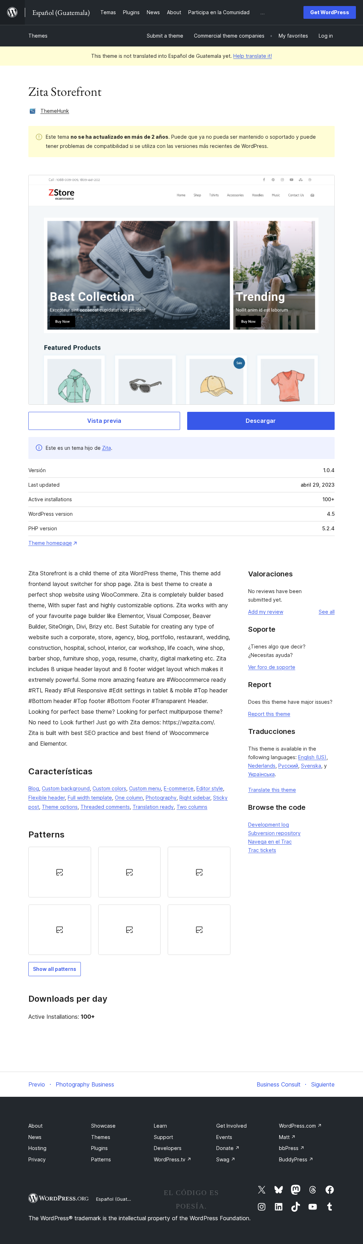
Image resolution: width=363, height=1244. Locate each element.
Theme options (60, 807)
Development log (268, 825)
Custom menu (145, 788)
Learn (160, 1126)
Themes (38, 36)
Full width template (90, 798)
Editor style (209, 788)
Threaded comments (105, 807)
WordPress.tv (172, 1159)
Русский (288, 766)
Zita (106, 448)
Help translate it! (252, 56)
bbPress (292, 1148)
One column (129, 798)
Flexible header (46, 798)
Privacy (37, 1159)
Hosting (37, 1148)
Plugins (99, 1148)
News (34, 1137)
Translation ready (153, 807)
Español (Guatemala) (119, 1199)
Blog (33, 788)
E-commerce (179, 788)
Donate (228, 1148)
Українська (261, 774)
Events (224, 1137)
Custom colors (109, 788)
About (35, 1126)
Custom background (66, 788)
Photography (161, 798)
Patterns (101, 1159)
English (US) (312, 757)
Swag (225, 1159)
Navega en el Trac (270, 842)
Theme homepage (50, 543)
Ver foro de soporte (271, 667)
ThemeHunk (54, 111)
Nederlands (261, 766)
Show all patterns (54, 969)
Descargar (261, 420)
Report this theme (269, 714)
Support (163, 1137)
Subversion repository (274, 833)
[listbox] (129, 901)
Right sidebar (194, 798)
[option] (59, 872)
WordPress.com (300, 1126)
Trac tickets (262, 850)
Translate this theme (272, 790)
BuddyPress (296, 1159)
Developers (168, 1148)
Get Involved (231, 1126)
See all (327, 612)
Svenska (311, 766)
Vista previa (104, 420)
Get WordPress (329, 12)
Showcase (103, 1126)
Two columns (192, 807)
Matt (287, 1137)
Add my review (265, 612)
